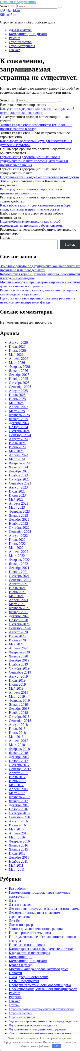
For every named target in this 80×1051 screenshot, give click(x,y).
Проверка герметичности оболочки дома (40, 985)
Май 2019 (16, 688)
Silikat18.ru (8, 15)
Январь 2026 (18, 371)
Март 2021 (17, 604)
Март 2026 (17, 362)
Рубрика (15, 997)
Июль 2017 (17, 777)
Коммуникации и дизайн (28, 34)
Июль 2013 (17, 853)
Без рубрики (18, 888)
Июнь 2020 (17, 640)
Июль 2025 (17, 395)
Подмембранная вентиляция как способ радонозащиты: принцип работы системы (31, 223)
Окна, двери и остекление (28, 977)
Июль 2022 (17, 539)
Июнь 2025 (17, 399)
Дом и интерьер (21, 925)
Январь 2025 (18, 419)
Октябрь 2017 (19, 765)
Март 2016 (17, 837)
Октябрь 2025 (19, 383)
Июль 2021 (17, 588)
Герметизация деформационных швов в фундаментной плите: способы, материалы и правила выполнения (34, 161)
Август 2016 (18, 821)
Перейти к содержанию (18, 2)
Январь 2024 (18, 467)
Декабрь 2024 (19, 423)
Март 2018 (17, 745)
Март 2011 (17, 869)
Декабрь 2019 (19, 660)
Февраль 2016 (19, 841)
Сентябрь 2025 (20, 387)
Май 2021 (16, 596)
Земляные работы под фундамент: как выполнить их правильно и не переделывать (40, 268)
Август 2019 (18, 676)
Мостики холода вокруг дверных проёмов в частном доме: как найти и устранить (40, 284)
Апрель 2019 (18, 692)
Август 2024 (18, 439)
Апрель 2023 (18, 503)
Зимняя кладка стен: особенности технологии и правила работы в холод (36, 127)
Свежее (14, 50)
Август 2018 (18, 725)
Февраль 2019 (19, 700)
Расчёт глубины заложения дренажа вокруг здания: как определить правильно (39, 292)
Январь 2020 (18, 656)
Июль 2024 (17, 443)
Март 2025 (17, 411)
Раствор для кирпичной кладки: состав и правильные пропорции (31, 191)
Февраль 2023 (19, 511)
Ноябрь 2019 (18, 664)
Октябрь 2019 (19, 668)
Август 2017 (18, 773)
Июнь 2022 (17, 544)
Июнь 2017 (17, 781)
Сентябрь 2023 (20, 483)
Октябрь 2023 (19, 479)
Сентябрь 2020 (20, 628)
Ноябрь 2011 (18, 861)
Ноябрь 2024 (18, 427)
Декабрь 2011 (19, 857)
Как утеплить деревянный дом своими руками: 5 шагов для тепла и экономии (37, 111)
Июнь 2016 (17, 825)
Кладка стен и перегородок (29, 953)
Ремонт (14, 38)
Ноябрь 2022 (18, 523)
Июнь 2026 (17, 350)
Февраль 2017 (19, 797)
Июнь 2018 (17, 733)
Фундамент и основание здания (33, 1025)
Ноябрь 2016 (18, 809)
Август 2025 (18, 391)
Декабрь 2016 (19, 805)
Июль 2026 (17, 346)
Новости (15, 973)
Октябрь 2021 (19, 576)
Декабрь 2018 (19, 708)
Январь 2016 (18, 845)
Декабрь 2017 (19, 757)
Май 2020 (16, 644)
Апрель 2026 (18, 358)
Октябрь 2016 (19, 813)
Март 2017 (17, 793)
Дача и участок (20, 30)
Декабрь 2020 (19, 616)
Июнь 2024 (17, 447)
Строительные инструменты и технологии (41, 1009)
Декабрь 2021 (19, 568)
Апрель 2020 (18, 648)
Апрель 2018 (18, 741)
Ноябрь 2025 (18, 379)
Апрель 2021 (18, 600)
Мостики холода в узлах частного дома (38, 969)
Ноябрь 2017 (18, 761)
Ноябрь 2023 (18, 475)
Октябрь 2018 (19, 716)
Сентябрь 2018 (20, 720)
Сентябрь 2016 (20, 817)
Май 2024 (16, 451)
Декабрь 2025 (19, 375)
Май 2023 (16, 499)
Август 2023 (18, 487)
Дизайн (14, 921)
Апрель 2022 (18, 552)
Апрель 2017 (18, 789)
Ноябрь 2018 (18, 712)
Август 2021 (18, 584)
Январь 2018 (18, 753)
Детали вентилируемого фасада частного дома (44, 908)
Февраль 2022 (19, 560)
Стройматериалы (22, 46)
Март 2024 (17, 459)
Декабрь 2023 (19, 471)
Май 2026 (16, 354)
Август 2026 (18, 342)
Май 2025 (16, 403)
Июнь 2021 (17, 592)
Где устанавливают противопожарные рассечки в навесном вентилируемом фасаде (37, 300)
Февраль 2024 (19, 463)
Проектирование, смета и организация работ (43, 989)
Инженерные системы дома (30, 933)
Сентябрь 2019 (20, 672)
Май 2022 (16, 548)
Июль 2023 (17, 491)
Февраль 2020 (19, 652)
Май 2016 (16, 829)
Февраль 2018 (19, 749)
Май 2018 (16, 737)
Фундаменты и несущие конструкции (37, 1029)
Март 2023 (17, 507)
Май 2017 (16, 785)
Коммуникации (20, 957)
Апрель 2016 (18, 833)
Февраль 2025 (19, 415)
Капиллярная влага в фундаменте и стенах (41, 949)
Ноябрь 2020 (18, 620)
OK (56, 1046)
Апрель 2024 (18, 455)
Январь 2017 (18, 801)
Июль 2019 (17, 680)
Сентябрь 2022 (20, 531)
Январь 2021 (18, 612)
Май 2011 (16, 865)
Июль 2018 (17, 729)
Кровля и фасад (20, 965)
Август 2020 (18, 632)
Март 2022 (17, 556)
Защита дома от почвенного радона (36, 929)
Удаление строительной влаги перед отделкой (44, 1021)
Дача (12, 900)
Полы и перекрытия (24, 981)
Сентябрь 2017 (20, 769)
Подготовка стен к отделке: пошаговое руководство (39, 177)
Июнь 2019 (17, 684)
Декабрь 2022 (19, 519)
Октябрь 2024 (19, 431)
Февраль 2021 (19, 608)
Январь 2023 (18, 515)
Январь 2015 (18, 849)
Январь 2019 (18, 704)
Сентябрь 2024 (20, 435)
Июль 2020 (17, 636)
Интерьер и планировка (27, 945)
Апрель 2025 (18, 407)
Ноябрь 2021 (18, 572)
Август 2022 (18, 535)
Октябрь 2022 (19, 527)
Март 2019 (17, 696)
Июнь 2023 (17, 495)
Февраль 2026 (19, 367)
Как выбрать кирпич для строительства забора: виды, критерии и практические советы (35, 207)
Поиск (5, 237)
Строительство (20, 42)
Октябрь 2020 (19, 624)
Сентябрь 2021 (20, 580)
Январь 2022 (18, 564)
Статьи (14, 1005)
